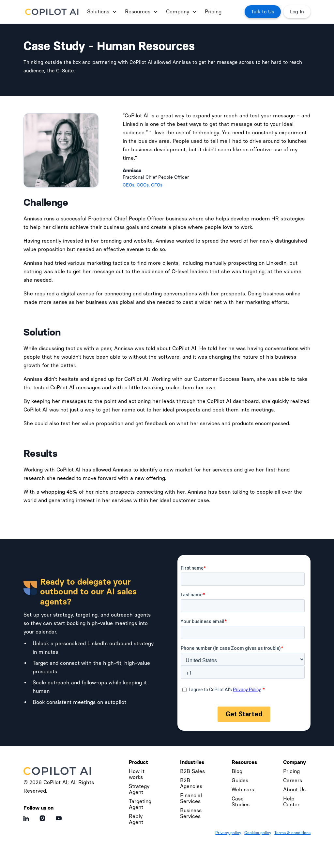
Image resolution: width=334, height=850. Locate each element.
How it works (136, 774)
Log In (297, 12)
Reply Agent (136, 819)
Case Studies (241, 802)
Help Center (291, 802)
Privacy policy (228, 832)
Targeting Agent (140, 804)
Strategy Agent (139, 789)
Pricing (213, 11)
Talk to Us (262, 12)
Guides (240, 780)
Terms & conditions (292, 832)
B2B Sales (192, 771)
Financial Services (191, 798)
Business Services (191, 813)
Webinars (243, 789)
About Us (294, 789)
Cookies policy (257, 832)
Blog (237, 771)
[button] (101, 12)
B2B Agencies (191, 783)
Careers (292, 780)
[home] (52, 11)
